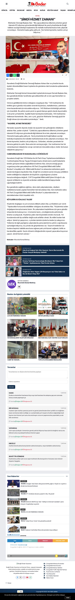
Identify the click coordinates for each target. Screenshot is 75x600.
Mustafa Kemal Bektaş (26, 283)
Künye (9, 583)
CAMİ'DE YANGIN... (14, 360)
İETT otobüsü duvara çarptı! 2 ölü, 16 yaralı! (37, 494)
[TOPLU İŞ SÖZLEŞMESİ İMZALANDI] (53, 350)
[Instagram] (23, 577)
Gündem (23, 481)
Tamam (67, 597)
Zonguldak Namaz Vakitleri (54, 567)
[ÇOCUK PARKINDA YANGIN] (22, 306)
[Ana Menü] (7, 4)
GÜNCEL (4, 10)
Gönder (11, 387)
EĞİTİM (12, 10)
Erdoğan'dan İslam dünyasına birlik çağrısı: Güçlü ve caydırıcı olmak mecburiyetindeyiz (43, 485)
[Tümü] (67, 476)
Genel (37, 16)
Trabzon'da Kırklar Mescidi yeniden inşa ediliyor (39, 530)
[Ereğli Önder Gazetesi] (36, 3)
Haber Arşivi (50, 578)
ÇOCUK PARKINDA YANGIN (16, 316)
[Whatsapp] (30, 577)
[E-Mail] (19, 286)
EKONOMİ (20, 10)
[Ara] (67, 4)
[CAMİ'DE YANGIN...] (22, 350)
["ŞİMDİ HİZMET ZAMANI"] (37, 54)
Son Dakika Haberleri (52, 576)
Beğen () (19, 401)
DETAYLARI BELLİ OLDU (46, 316)
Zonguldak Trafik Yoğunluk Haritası (56, 569)
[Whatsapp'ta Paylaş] (14, 75)
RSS (21, 591)
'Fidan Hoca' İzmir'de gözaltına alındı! (36, 521)
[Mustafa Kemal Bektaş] (11, 284)
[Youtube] (27, 577)
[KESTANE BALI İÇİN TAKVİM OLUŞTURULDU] (53, 328)
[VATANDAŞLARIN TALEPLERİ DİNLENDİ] (22, 328)
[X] (20, 577)
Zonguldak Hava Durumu (53, 565)
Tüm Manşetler (50, 574)
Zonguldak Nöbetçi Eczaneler (55, 563)
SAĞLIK (42, 10)
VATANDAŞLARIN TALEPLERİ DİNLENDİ (20, 338)
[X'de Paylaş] (11, 75)
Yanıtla (12, 401)
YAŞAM (62, 10)
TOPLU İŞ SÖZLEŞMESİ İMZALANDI (50, 360)
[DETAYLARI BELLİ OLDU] (53, 306)
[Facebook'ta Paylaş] (7, 75)
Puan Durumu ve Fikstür (53, 571)
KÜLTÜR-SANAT (52, 10)
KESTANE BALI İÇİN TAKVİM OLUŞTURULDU (53, 338)
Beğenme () (28, 401)
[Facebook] (17, 577)
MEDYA (29, 10)
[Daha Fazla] (18, 75)
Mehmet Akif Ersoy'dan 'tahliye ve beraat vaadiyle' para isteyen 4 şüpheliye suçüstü (42, 503)
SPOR (36, 10)
